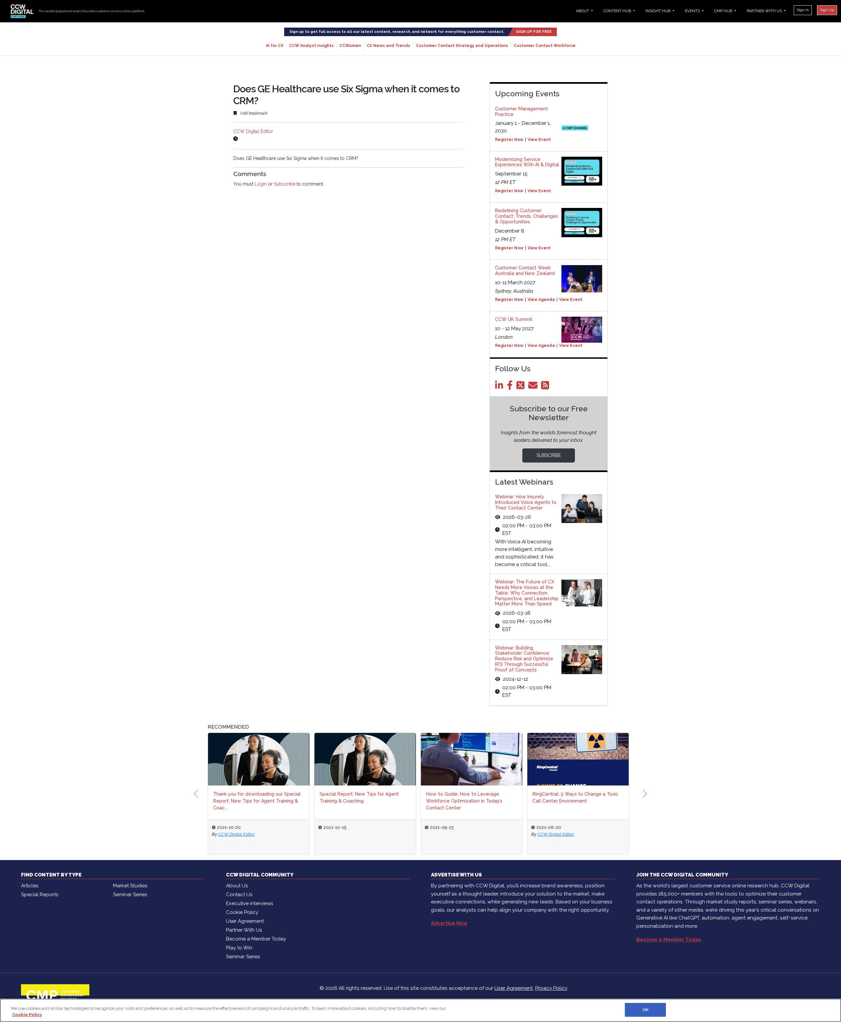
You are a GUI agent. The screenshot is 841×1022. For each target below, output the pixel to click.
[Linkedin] (500, 387)
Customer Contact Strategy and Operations (462, 45)
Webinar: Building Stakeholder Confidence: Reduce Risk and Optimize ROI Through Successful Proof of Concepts (524, 658)
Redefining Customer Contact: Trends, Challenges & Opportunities (526, 216)
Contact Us (239, 894)
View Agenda (541, 300)
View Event (539, 140)
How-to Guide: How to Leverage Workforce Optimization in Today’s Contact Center (421, 800)
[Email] (534, 387)
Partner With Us (244, 930)
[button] (196, 794)
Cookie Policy (242, 912)
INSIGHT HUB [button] (658, 11)
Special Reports (39, 894)
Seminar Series (130, 894)
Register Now (509, 140)
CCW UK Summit (514, 319)
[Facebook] (511, 387)
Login (261, 184)
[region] (420, 1010)
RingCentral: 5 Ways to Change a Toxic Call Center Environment (532, 797)
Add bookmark (253, 113)
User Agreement (245, 921)
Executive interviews (249, 903)
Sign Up (827, 10)
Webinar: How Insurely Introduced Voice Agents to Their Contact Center (526, 502)
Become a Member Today (256, 939)
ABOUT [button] (583, 11)
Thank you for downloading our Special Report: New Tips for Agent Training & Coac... (214, 800)
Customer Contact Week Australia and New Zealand (525, 270)
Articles (29, 886)
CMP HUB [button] (723, 11)
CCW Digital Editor (253, 131)
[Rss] (546, 387)
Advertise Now (449, 923)
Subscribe (284, 184)
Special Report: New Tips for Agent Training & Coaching (316, 797)
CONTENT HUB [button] (617, 11)
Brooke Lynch (614, 834)
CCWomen (350, 45)
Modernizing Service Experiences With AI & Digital (527, 162)
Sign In (803, 10)
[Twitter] (521, 387)
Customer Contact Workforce (545, 45)
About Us (237, 886)
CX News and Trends (388, 45)
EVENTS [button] (693, 11)
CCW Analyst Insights (311, 45)
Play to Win (239, 948)
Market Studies (130, 886)
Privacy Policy (551, 988)
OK (645, 1009)
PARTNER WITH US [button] (765, 11)
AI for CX (275, 45)
